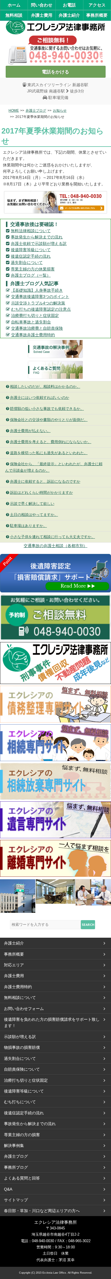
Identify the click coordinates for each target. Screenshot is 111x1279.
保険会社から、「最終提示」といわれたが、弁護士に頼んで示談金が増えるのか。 (53, 467)
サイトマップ (16, 1200)
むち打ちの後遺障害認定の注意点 (41, 309)
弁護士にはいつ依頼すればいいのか (39, 397)
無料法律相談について (31, 230)
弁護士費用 (41, 15)
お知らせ (60, 111)
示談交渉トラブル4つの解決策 (38, 303)
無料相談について (20, 997)
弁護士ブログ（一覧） (31, 275)
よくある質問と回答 (22, 1178)
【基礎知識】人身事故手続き (37, 290)
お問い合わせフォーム (24, 1008)
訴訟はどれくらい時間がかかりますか (41, 492)
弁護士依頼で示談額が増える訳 (39, 243)
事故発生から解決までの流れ (37, 237)
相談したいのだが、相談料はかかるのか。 (45, 386)
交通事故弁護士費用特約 (33, 335)
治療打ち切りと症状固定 (26, 1080)
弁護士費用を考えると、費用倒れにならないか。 (50, 442)
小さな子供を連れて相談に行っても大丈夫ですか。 (52, 537)
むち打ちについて (20, 1102)
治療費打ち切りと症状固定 (35, 315)
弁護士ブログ (36, 111)
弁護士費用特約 (18, 986)
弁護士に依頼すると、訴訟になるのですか (45, 481)
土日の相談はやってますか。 (34, 515)
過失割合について (27, 262)
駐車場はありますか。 (28, 526)
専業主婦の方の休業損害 (33, 269)
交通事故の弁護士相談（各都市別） (55, 545)
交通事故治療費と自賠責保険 (37, 328)
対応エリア (14, 965)
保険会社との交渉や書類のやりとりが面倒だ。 (49, 420)
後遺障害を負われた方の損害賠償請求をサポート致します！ (52, 1022)
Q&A (8, 1189)
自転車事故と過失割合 (31, 322)
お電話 (69, 5)
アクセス (97, 5)
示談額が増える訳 (20, 1036)
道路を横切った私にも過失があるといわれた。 (49, 453)
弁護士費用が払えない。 (30, 431)
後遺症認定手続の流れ (31, 256)
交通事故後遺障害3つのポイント (40, 296)
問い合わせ (41, 5)
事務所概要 (97, 15)
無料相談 (13, 15)
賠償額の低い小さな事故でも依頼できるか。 (47, 408)
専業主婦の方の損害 (22, 1134)
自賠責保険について (22, 1069)
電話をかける (55, 72)
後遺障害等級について (31, 249)
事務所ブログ (16, 1167)
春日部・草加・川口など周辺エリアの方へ (42, 1210)
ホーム (14, 5)
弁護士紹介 (69, 15)
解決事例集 (14, 1145)
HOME (14, 111)
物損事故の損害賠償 (22, 1047)
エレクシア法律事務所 (56, 26)
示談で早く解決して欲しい (32, 503)
